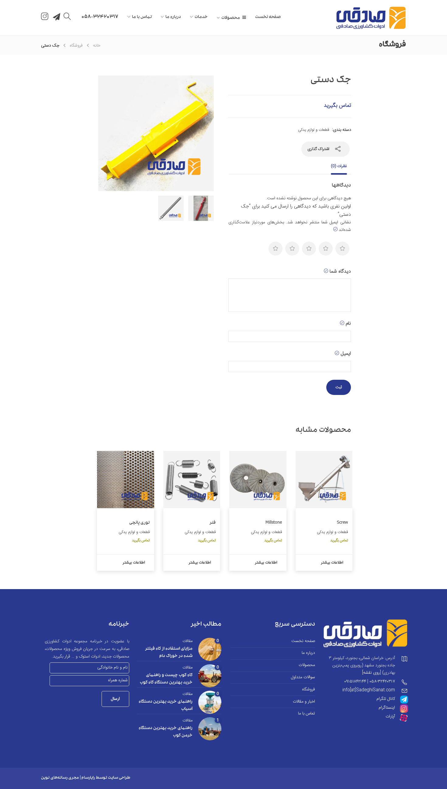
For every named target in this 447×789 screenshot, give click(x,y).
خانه (96, 45)
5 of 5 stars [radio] (275, 249)
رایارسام (88, 778)
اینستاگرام (387, 707)
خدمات (201, 17)
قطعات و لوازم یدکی (313, 130)
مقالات (187, 641)
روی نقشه (371, 672)
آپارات (390, 716)
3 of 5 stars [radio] (309, 249)
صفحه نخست (268, 17)
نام (347, 323)
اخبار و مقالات (304, 701)
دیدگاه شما (339, 271)
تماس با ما (142, 17)
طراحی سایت (119, 778)
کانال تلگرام (385, 699)
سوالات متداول (303, 677)
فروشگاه (76, 45)
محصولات (230, 18)
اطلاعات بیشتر (332, 562)
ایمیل (345, 354)
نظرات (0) (339, 166)
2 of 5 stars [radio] (326, 249)
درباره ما (173, 17)
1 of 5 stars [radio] (342, 249)
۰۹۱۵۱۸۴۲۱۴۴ (355, 681)
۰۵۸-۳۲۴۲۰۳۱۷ (382, 681)
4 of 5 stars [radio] (292, 249)
